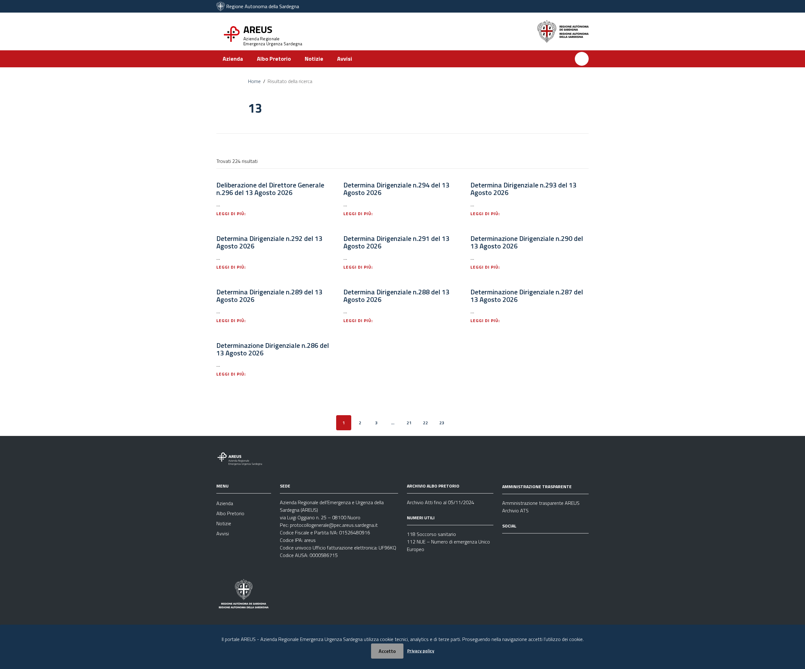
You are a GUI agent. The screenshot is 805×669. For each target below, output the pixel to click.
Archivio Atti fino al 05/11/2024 (440, 502)
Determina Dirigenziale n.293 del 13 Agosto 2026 (523, 189)
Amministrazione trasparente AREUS (541, 503)
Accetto (387, 651)
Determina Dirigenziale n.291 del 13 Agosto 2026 (396, 242)
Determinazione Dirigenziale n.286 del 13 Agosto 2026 (272, 349)
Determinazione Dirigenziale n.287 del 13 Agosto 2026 (526, 296)
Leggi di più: (231, 213)
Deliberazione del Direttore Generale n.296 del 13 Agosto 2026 (270, 189)
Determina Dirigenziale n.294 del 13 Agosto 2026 (396, 189)
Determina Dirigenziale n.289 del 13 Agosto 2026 (269, 296)
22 (425, 422)
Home (254, 81)
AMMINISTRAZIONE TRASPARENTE (537, 486)
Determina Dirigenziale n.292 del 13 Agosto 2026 (269, 242)
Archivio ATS (515, 510)
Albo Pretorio (274, 58)
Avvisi (344, 58)
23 (441, 422)
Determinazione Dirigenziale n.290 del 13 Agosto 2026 (526, 242)
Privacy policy (420, 650)
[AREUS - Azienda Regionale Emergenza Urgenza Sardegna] (220, 6)
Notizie (314, 58)
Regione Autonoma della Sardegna (262, 6)
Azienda (233, 58)
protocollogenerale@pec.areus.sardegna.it (334, 525)
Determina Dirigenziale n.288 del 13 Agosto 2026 (396, 296)
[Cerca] (582, 59)
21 (409, 422)
